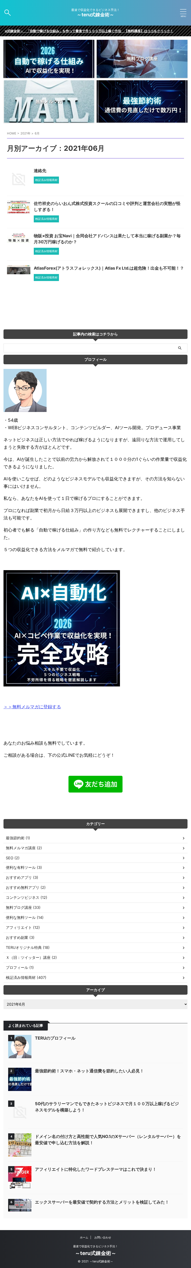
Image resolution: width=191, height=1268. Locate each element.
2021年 (25, 133)
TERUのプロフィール (55, 1038)
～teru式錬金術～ (98, 14)
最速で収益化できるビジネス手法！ (95, 1246)
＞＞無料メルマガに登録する (32, 706)
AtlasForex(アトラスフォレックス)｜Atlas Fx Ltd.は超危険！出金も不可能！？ (109, 268)
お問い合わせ (102, 1237)
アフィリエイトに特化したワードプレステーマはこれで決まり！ (96, 1169)
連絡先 (40, 170)
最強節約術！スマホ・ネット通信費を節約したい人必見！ (89, 1070)
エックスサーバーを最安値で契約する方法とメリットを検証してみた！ (102, 1202)
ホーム (84, 1237)
